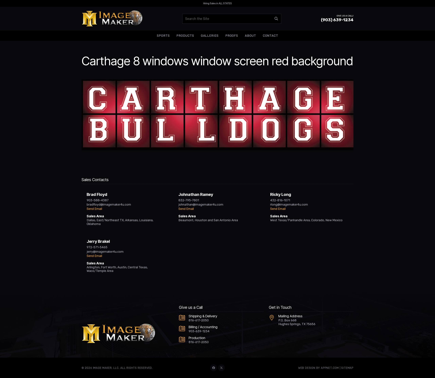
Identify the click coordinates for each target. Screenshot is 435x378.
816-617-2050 (199, 320)
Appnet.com (330, 367)
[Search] (276, 18)
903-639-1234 (199, 331)
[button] (172, 36)
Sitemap (347, 367)
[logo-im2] (112, 18)
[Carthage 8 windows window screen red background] (217, 82)
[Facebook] (213, 367)
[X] (221, 367)
